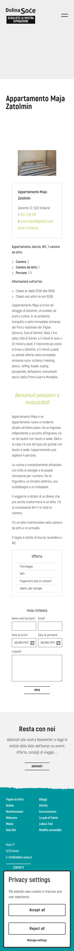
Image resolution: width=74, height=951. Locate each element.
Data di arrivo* (20, 635)
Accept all (37, 910)
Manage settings (37, 940)
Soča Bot (11, 830)
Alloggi (43, 799)
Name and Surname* (24, 618)
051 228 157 (28, 214)
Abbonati (37, 766)
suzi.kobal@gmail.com (37, 221)
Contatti (18, 868)
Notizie (10, 805)
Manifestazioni (14, 811)
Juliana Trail (45, 824)
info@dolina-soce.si (20, 857)
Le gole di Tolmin (48, 817)
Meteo (9, 824)
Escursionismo (47, 811)
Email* (41, 618)
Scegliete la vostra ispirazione (21, 19)
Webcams (11, 817)
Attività (43, 805)
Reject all (37, 928)
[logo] (21, 11)
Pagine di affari (14, 799)
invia (37, 690)
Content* (17, 651)
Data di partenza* (48, 635)
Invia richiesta (28, 228)
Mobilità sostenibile (50, 830)
